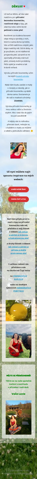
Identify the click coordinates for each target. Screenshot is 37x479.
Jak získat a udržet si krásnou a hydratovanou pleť (18, 234)
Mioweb (29, 473)
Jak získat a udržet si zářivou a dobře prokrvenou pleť (18, 250)
